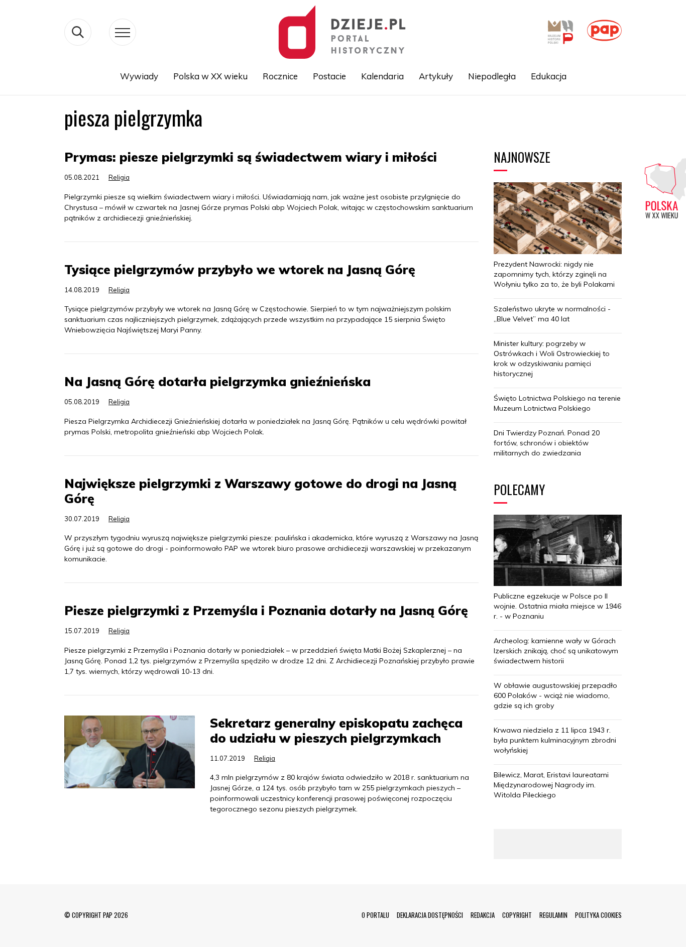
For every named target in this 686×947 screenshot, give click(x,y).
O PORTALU (375, 915)
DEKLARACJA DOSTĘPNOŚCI (430, 915)
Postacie (329, 76)
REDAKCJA (483, 915)
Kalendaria (382, 76)
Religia (119, 177)
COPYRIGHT (517, 915)
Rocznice (280, 76)
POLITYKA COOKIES (598, 915)
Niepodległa (492, 76)
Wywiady (139, 76)
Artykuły (436, 76)
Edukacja (548, 76)
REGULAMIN (553, 915)
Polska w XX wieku (210, 76)
